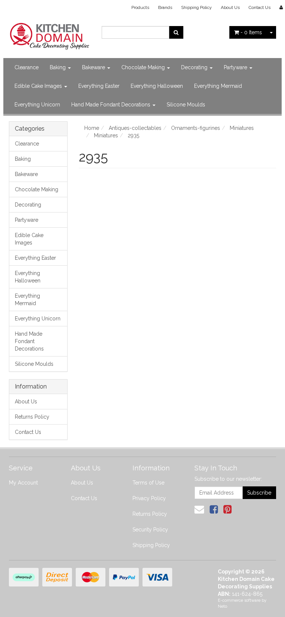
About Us (230, 7)
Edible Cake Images (38, 86)
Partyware (236, 67)
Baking (58, 67)
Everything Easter (98, 86)
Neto (222, 606)
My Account (23, 483)
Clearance (26, 67)
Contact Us (260, 7)
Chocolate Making (143, 67)
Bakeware (94, 67)
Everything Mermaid (218, 86)
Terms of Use (148, 483)
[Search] (176, 32)
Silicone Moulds (186, 105)
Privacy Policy (149, 498)
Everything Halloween (157, 86)
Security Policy (150, 530)
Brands (165, 7)
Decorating (195, 67)
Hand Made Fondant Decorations (111, 105)
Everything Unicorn (37, 105)
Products (140, 7)
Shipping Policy (196, 7)
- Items (251, 32)
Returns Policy (32, 417)
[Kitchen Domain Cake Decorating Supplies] (50, 34)
